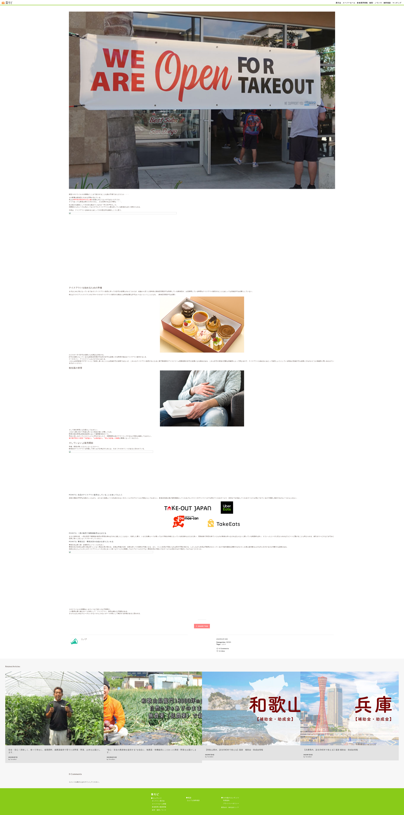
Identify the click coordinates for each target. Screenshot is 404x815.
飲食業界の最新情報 (159, 807)
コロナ (223, 644)
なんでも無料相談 (193, 800)
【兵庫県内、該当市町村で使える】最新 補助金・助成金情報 (331, 750)
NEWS (228, 642)
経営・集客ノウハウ (159, 810)
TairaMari (13, 759)
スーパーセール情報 (159, 804)
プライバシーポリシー (231, 803)
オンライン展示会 (158, 801)
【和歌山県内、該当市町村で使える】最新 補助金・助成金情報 (234, 750)
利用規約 (226, 800)
